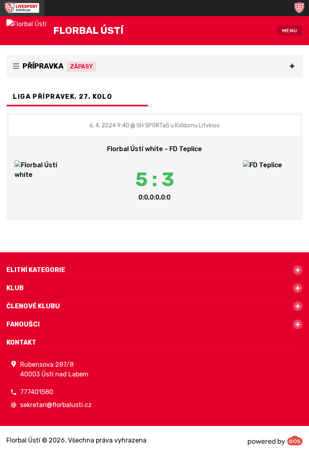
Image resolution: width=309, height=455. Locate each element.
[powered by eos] (275, 440)
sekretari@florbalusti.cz (56, 405)
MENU (289, 30)
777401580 (36, 392)
